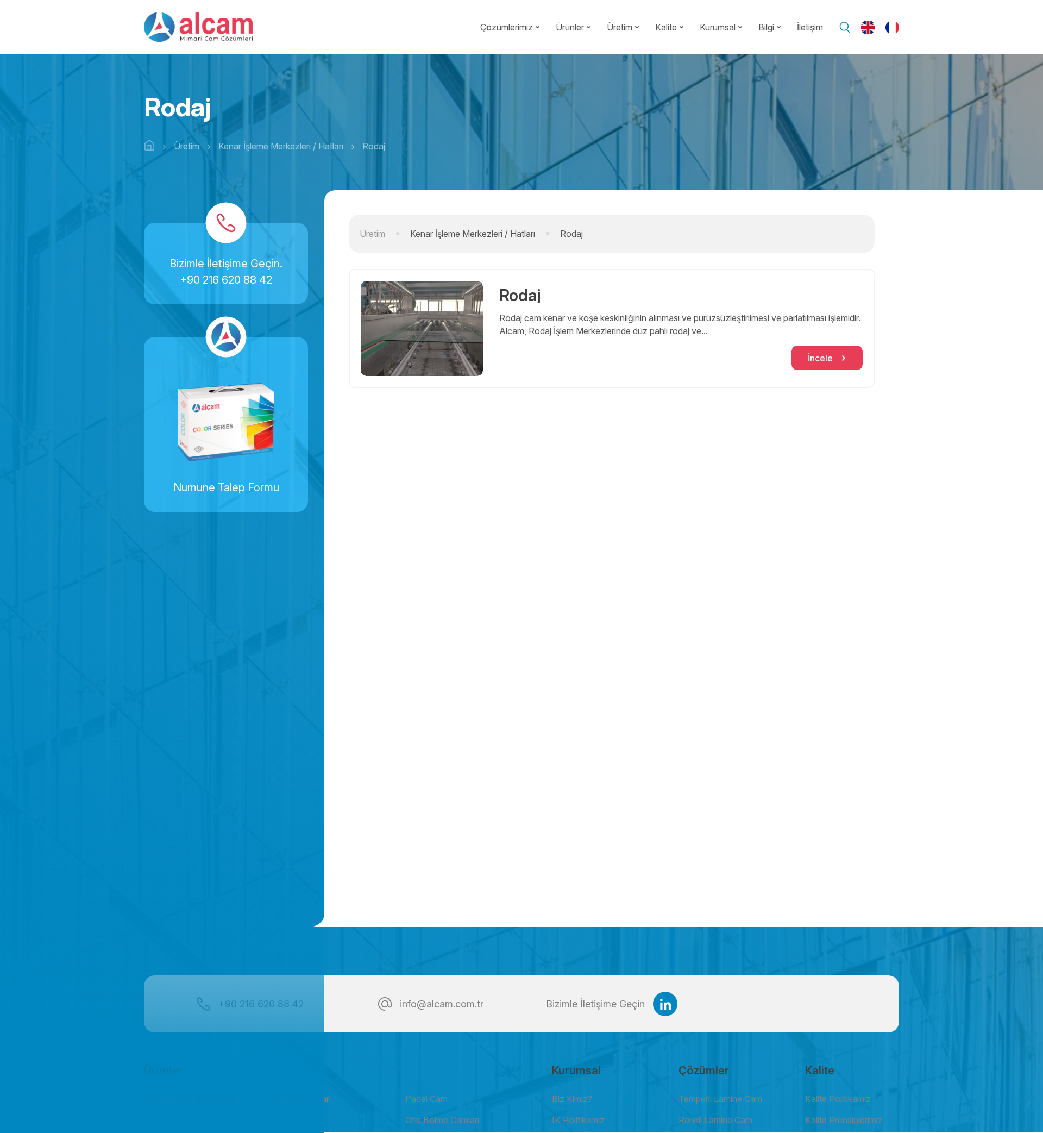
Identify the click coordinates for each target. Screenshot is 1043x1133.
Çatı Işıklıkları (298, 1120)
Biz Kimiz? (572, 1098)
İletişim (810, 27)
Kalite (666, 27)
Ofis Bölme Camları (442, 1120)
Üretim (619, 27)
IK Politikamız (578, 1120)
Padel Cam (426, 1098)
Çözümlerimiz (506, 27)
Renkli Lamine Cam (715, 1120)
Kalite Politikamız (838, 1098)
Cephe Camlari (302, 1098)
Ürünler (570, 27)
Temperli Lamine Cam (720, 1098)
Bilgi (766, 27)
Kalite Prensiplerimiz (844, 1120)
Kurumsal (718, 27)
